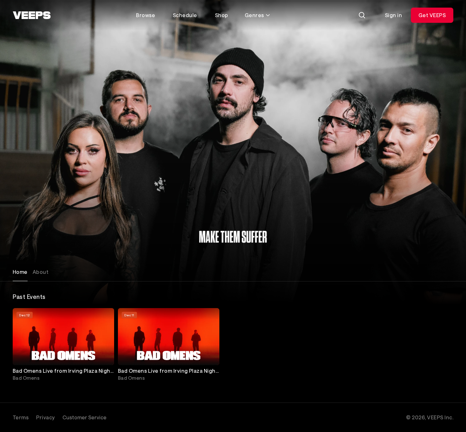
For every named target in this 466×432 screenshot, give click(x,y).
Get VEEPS (432, 15)
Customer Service (84, 417)
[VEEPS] (32, 15)
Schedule (185, 15)
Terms (21, 417)
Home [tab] (20, 272)
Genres (254, 15)
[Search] (362, 15)
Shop (221, 15)
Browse (145, 15)
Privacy (45, 417)
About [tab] (41, 272)
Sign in (393, 15)
